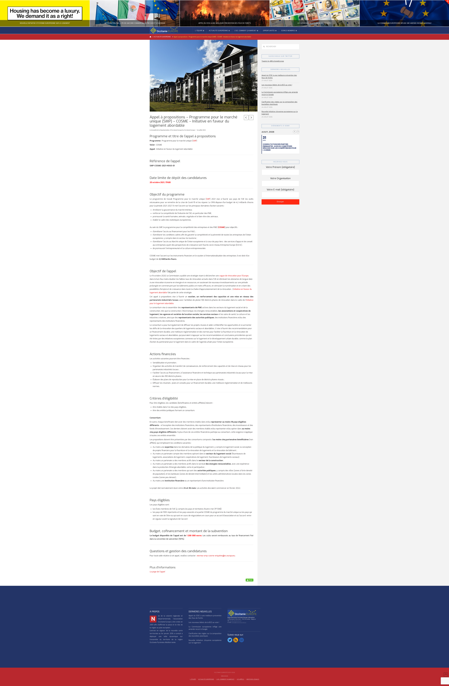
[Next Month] (297, 131)
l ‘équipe (193, 679)
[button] (447, 2)
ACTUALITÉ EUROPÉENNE (206, 679)
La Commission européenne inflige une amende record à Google (280, 93)
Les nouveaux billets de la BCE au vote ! (277, 85)
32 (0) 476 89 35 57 (235, 621)
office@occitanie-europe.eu (239, 622)
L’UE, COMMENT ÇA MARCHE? (225, 679)
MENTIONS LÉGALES (252, 679)
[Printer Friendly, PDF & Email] (249, 580)
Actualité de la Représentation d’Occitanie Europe (166, 130)
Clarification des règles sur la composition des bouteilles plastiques (279, 103)
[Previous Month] (294, 131)
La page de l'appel (157, 571)
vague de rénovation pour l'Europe (233, 275)
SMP (194, 141)
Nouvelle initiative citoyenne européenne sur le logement (280, 113)
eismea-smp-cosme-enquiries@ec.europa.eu (216, 555)
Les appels (240, 679)
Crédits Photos (224, 676)
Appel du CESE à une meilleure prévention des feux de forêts (279, 76)
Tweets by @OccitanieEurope (273, 61)
